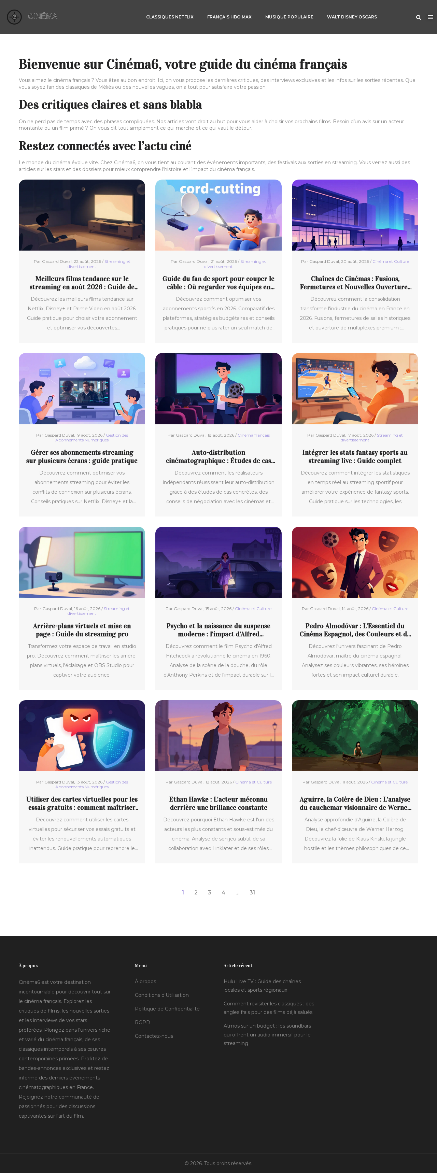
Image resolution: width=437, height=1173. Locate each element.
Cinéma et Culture (390, 261)
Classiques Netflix (170, 16)
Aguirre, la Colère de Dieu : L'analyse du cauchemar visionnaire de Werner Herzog (355, 803)
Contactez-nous (154, 1036)
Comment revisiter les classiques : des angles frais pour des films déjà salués (269, 1008)
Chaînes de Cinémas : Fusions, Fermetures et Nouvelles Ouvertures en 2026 (355, 282)
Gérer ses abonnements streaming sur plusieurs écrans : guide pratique (82, 456)
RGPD (142, 1022)
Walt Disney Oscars (352, 16)
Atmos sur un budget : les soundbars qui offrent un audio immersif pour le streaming (267, 1034)
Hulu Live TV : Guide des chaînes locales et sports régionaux (262, 985)
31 (252, 892)
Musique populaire (289, 16)
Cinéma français (254, 435)
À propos (145, 981)
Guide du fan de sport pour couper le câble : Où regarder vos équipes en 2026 (218, 282)
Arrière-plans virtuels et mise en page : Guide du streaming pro (82, 630)
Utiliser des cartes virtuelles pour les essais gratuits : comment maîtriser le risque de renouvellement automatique (82, 803)
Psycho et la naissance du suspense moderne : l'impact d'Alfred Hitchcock (218, 630)
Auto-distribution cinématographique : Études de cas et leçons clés (218, 456)
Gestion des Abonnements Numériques (91, 437)
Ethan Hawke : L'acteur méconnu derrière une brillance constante (218, 803)
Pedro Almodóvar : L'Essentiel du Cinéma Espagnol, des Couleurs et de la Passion (355, 630)
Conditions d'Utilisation (162, 995)
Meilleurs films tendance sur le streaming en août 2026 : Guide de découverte (82, 282)
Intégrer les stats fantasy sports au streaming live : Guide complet (355, 456)
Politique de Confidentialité (167, 1009)
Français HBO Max (229, 16)
